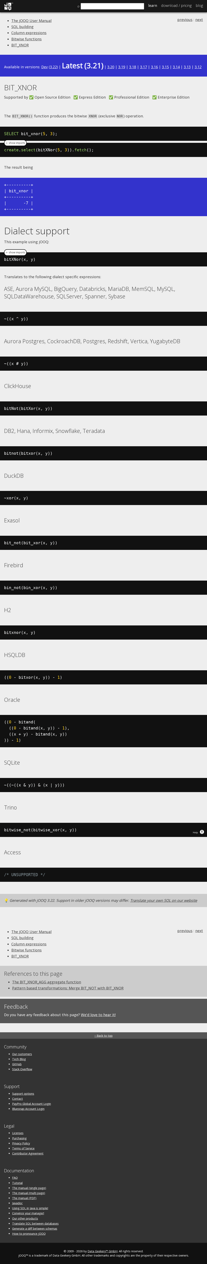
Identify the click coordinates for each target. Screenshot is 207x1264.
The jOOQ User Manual (31, 20)
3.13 (187, 66)
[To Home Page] (8, 9)
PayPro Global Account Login (31, 1104)
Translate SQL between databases (35, 1223)
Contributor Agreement (27, 1153)
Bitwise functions (26, 39)
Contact (17, 1099)
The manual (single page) (29, 1188)
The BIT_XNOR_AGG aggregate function (46, 982)
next (199, 19)
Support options (23, 1094)
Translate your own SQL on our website (163, 900)
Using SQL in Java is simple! (30, 1208)
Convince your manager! (28, 1213)
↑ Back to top (103, 1036)
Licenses (17, 1133)
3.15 (165, 66)
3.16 (154, 66)
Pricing (176, 5)
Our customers (22, 1054)
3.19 (121, 66)
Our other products (25, 1218)
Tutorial (17, 1183)
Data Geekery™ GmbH (102, 1251)
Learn (152, 5)
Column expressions (28, 32)
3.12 (198, 66)
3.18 (132, 66)
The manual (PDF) (24, 1198)
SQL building (22, 26)
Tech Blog (19, 1059)
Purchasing (19, 1138)
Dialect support (37, 230)
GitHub (17, 1064)
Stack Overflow (22, 1069)
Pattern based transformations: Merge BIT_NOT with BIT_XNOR (68, 988)
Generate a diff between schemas (34, 1228)
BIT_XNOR (20, 45)
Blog (199, 5)
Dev (44, 66)
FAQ (15, 1178)
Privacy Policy (21, 1143)
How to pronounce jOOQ (29, 1234)
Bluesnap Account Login (28, 1109)
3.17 (143, 66)
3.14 (176, 66)
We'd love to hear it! (98, 1014)
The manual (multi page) (28, 1193)
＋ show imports (15, 143)
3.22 (53, 66)
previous (184, 19)
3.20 (110, 66)
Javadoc (17, 1203)
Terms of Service (23, 1148)
